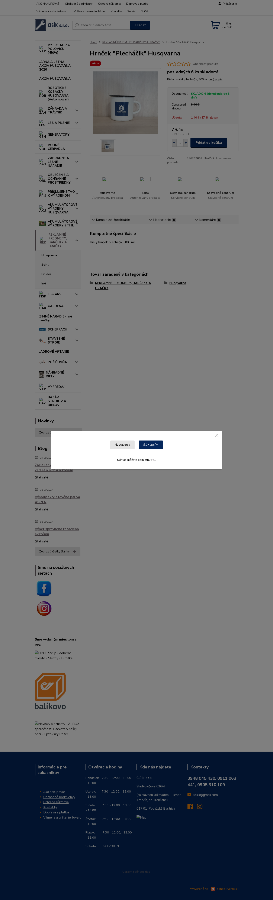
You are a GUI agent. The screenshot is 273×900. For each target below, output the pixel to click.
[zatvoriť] (217, 435)
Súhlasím (150, 444)
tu (153, 460)
